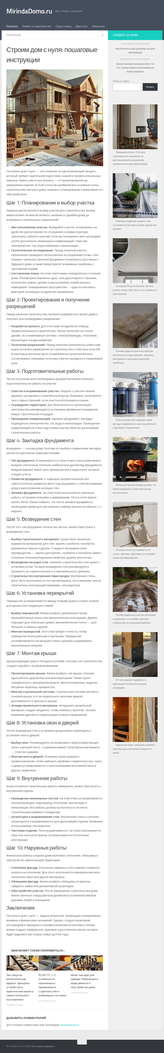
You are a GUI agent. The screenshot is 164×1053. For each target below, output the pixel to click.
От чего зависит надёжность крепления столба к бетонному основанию (130, 684)
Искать (150, 86)
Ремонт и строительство (36, 26)
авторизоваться (69, 1024)
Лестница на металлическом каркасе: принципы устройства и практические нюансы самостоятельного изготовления (20, 987)
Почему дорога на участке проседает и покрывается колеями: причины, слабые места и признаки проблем (134, 619)
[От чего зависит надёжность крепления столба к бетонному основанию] (135, 653)
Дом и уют (82, 26)
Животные (98, 26)
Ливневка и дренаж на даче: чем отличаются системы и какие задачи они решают (135, 225)
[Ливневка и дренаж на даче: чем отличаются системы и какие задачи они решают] (135, 194)
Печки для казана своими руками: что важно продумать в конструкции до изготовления (134, 489)
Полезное (12, 26)
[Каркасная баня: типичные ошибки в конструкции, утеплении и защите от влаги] (135, 718)
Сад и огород (63, 26)
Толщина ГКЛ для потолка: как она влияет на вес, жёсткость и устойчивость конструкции (135, 290)
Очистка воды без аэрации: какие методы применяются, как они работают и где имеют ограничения (134, 424)
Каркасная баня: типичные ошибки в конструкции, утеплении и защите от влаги (134, 749)
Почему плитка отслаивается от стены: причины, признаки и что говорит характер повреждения (134, 554)
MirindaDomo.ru (29, 11)
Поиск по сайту (121, 81)
